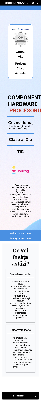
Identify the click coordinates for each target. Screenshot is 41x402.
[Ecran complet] (38, 3)
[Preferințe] (33, 3)
